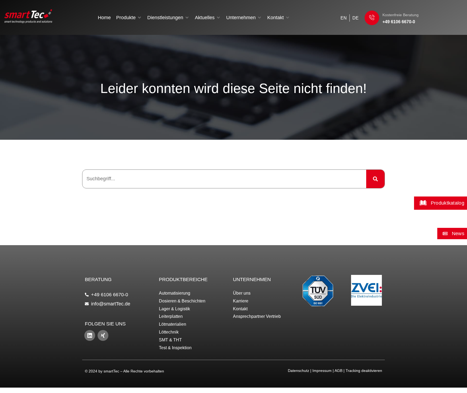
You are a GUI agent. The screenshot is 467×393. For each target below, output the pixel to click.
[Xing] (103, 335)
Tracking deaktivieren (364, 370)
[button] (129, 18)
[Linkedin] (89, 335)
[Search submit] (375, 179)
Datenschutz (298, 370)
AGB (338, 370)
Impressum (322, 370)
